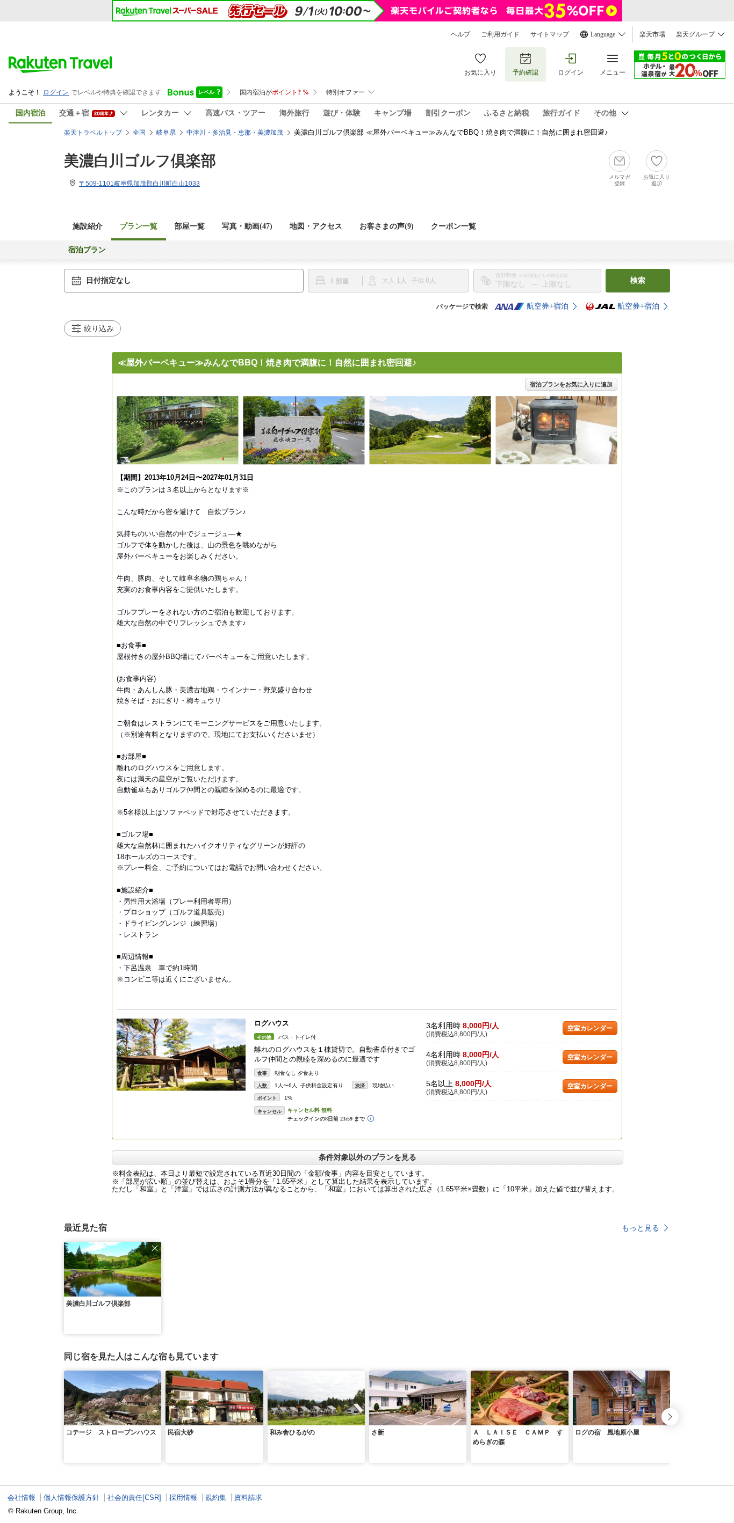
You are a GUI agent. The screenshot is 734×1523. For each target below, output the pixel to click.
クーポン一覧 (453, 226)
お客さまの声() (386, 226)
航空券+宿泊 (548, 306)
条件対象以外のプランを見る (367, 1157)
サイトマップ (549, 34)
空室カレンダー (590, 1028)
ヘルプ (460, 34)
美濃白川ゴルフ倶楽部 (140, 160)
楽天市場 (652, 34)
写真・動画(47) (247, 226)
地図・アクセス (316, 226)
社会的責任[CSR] (134, 1497)
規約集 (215, 1497)
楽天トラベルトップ (93, 132)
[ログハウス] (181, 1055)
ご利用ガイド (500, 34)
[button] (154, 1248)
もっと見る (640, 1228)
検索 (637, 280)
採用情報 (183, 1497)
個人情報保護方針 (71, 1497)
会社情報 (21, 1497)
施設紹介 (88, 226)
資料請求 (248, 1497)
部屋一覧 (190, 226)
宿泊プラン (87, 250)
